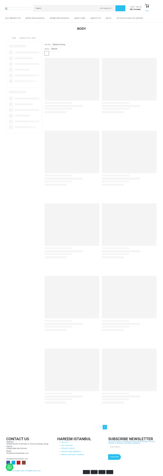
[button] (9, 467)
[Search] (120, 8)
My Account (135, 9)
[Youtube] (18, 462)
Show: (47, 49)
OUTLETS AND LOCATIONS (130, 18)
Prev (96, 427)
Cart (146, 11)
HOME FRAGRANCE (59, 18)
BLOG (109, 18)
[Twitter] (13, 462)
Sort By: (48, 44)
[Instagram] (24, 462)
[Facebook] (8, 462)
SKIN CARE (79, 18)
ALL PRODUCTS (13, 18)
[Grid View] (47, 53)
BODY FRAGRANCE (35, 18)
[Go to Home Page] (7, 38)
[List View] (51, 53)
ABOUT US (95, 18)
